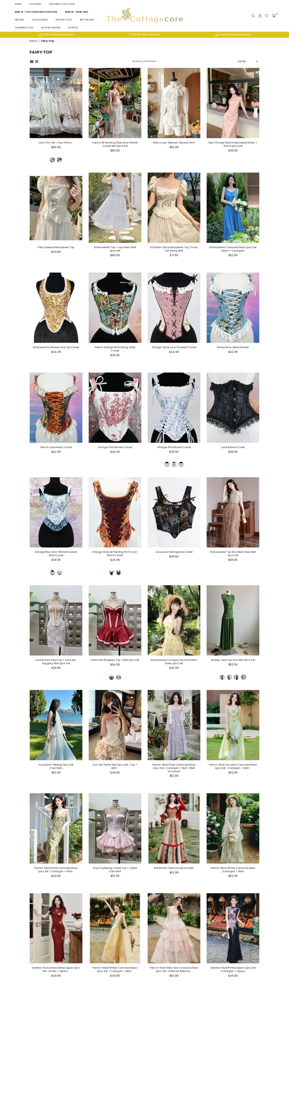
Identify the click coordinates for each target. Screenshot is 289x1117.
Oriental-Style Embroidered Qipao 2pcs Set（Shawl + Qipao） (56, 969)
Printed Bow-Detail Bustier (233, 347)
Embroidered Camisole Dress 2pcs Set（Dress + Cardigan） (233, 249)
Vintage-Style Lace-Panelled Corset (174, 347)
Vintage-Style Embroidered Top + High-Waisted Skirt (233, 1069)
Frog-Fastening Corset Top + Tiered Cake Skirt (115, 869)
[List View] (36, 61)
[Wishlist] (266, 16)
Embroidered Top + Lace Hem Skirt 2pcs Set (115, 249)
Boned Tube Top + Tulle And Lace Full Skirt (174, 1069)
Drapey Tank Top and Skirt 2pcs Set (233, 660)
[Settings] (260, 16)
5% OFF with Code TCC (146, 34)
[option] (56, 34)
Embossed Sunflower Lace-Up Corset (56, 347)
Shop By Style (64, 19)
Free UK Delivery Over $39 (58, 34)
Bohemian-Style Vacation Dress (174, 868)
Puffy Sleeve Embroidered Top (56, 247)
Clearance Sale (24, 27)
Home (18, 4)
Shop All (73, 27)
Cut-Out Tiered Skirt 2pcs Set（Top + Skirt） (115, 766)
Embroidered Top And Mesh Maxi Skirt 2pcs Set (233, 553)
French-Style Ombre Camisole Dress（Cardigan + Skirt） (233, 869)
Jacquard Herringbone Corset (173, 552)
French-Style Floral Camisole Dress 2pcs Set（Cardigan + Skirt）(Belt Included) (174, 768)
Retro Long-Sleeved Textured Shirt (174, 142)
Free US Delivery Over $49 (234, 34)
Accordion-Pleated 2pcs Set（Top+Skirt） (56, 766)
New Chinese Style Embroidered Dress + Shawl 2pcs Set (233, 144)
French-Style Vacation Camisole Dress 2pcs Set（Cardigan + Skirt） (233, 766)
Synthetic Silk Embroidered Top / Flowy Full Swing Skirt (174, 249)
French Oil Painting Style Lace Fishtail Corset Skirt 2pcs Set (115, 144)
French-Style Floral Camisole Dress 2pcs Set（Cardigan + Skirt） (56, 869)
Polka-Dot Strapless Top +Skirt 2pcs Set (115, 660)
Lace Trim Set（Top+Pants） (56, 142)
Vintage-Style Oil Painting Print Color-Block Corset (115, 553)
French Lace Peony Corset (56, 447)
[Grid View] (31, 61)
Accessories (40, 19)
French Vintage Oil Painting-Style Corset (115, 349)
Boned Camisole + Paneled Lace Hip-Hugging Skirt (115, 1069)
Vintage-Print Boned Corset (115, 447)
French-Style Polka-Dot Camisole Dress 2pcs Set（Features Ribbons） (174, 969)
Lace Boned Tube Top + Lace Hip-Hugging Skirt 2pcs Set (56, 661)
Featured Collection (62, 4)
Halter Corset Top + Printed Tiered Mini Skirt (56, 1069)
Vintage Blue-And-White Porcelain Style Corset (56, 553)
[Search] (253, 16)
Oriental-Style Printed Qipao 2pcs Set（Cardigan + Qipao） (233, 969)
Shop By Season (50, 27)
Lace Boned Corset (233, 447)
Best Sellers (87, 19)
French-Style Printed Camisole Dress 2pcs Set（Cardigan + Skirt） (115, 969)
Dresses (19, 19)
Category (35, 4)
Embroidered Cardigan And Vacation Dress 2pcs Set (174, 661)
